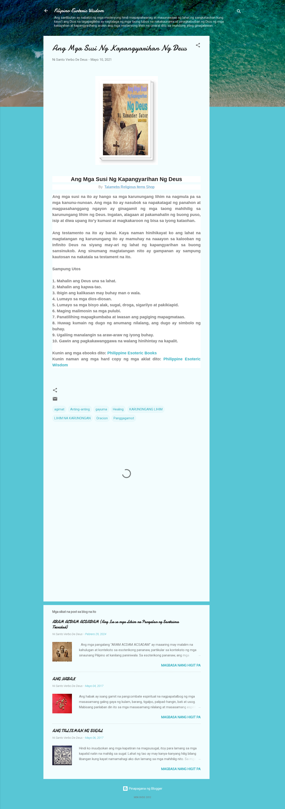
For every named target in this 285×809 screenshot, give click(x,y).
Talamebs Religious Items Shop (129, 187)
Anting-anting (80, 409)
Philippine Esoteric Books (132, 353)
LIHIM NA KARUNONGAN (72, 418)
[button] (198, 45)
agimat (59, 409)
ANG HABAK (63, 679)
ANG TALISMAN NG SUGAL (77, 731)
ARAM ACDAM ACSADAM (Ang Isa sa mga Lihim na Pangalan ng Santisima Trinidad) (115, 624)
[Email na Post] (55, 400)
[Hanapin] (239, 12)
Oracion (102, 418)
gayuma (101, 409)
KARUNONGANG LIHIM (146, 409)
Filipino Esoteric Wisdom (79, 10)
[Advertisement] (227, 102)
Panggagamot (124, 418)
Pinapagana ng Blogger (145, 789)
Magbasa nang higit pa (181, 665)
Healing (118, 409)
